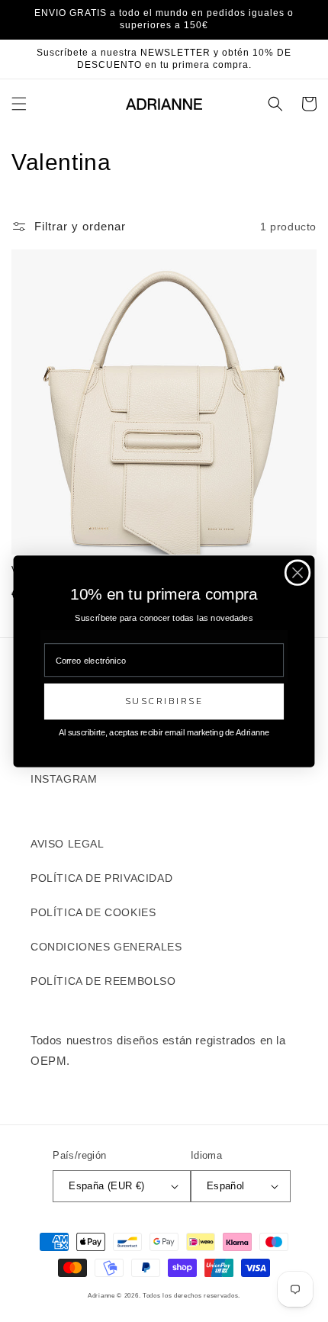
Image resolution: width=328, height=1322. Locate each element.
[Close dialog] (298, 572)
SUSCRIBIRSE (164, 701)
